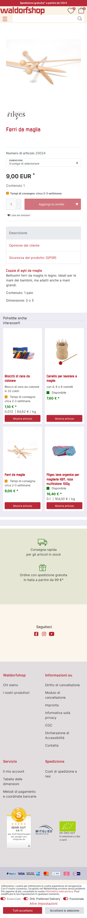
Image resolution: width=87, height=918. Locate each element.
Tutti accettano (23, 910)
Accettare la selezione (64, 910)
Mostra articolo (22, 418)
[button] (5, 19)
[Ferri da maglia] (22, 450)
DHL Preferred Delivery (45, 898)
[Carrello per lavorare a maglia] (64, 352)
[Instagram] (44, 634)
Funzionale (77, 898)
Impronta (52, 705)
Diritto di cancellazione (62, 685)
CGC (48, 725)
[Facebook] (36, 634)
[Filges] (16, 114)
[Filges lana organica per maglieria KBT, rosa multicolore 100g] (64, 450)
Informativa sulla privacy (59, 891)
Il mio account (13, 771)
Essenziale (14, 898)
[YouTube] (52, 634)
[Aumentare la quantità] (18, 201)
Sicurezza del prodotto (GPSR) (32, 258)
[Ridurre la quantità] (18, 207)
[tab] (43, 233)
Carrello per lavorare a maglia (62, 378)
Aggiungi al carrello (51, 204)
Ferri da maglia (15, 474)
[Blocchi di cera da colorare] (22, 352)
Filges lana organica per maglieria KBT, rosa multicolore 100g (63, 479)
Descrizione (18, 233)
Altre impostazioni (43, 903)
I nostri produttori (16, 693)
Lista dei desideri (20, 215)
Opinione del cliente (24, 245)
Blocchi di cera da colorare (17, 378)
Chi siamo (10, 685)
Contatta (51, 745)
